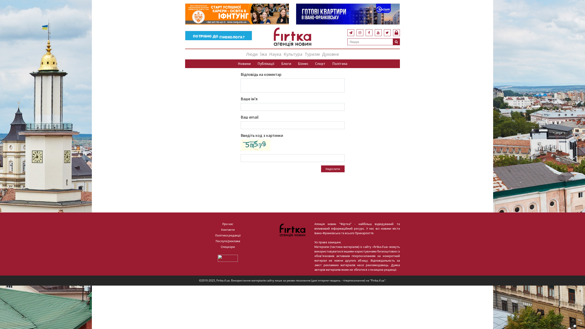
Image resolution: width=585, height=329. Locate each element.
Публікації (266, 63)
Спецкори (228, 247)
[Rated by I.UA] (228, 258)
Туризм (312, 54)
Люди (252, 54)
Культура (293, 54)
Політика (339, 63)
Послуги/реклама (228, 241)
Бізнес (303, 63)
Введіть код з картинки (262, 135)
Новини (244, 63)
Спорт (320, 63)
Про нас (227, 224)
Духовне (330, 54)
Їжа (263, 54)
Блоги (286, 63)
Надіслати (333, 169)
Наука (275, 54)
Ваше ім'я (249, 98)
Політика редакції (228, 235)
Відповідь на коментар (261, 74)
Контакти (228, 230)
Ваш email (249, 117)
